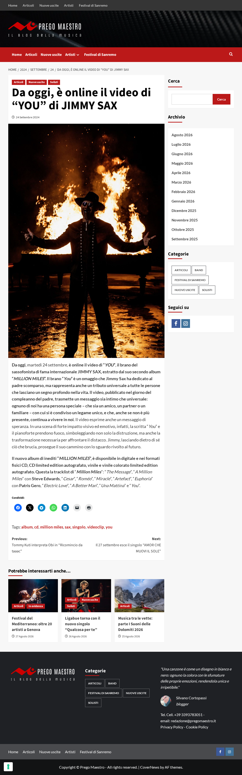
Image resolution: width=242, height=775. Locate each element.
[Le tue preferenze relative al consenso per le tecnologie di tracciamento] (8, 766)
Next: (128, 545)
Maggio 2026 (182, 163)
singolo (79, 526)
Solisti (54, 82)
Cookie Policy (197, 727)
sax (68, 526)
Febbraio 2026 (183, 191)
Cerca (174, 81)
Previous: (47, 545)
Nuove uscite (49, 5)
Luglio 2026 (181, 144)
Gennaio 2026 (183, 201)
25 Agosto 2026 (131, 636)
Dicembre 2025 (184, 210)
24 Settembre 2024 (27, 117)
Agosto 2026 (182, 135)
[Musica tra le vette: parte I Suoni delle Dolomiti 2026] (139, 595)
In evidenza (36, 606)
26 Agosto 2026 (78, 636)
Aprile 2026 (181, 173)
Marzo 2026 (181, 182)
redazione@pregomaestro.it (193, 720)
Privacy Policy (171, 727)
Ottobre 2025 (183, 229)
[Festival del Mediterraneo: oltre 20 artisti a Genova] (33, 595)
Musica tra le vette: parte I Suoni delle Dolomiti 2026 (135, 624)
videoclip (95, 526)
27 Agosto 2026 (25, 636)
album (27, 526)
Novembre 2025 (185, 220)
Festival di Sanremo (93, 5)
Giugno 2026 (182, 154)
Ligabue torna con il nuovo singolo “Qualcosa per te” (82, 624)
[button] (231, 54)
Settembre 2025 (185, 239)
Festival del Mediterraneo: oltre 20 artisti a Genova (32, 624)
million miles (51, 526)
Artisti (68, 5)
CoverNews (149, 767)
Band (199, 270)
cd (36, 526)
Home (12, 5)
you (109, 526)
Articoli (28, 5)
